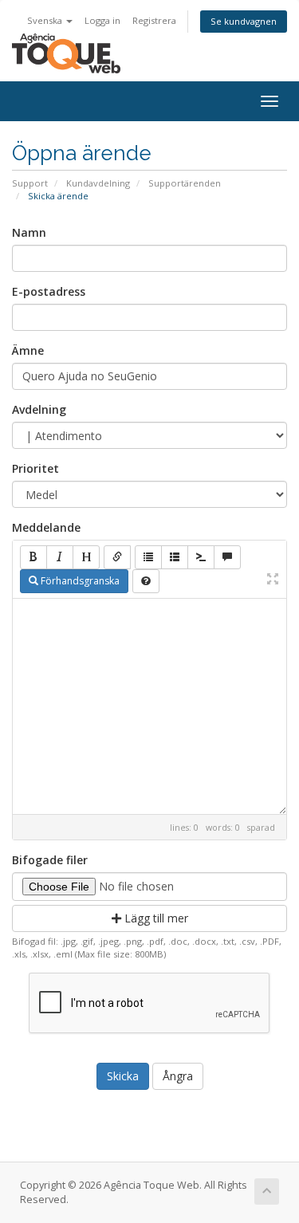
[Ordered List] (174, 557)
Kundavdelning (98, 183)
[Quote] (227, 557)
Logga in (102, 20)
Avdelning (39, 409)
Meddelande (46, 527)
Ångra (178, 1075)
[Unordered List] (148, 557)
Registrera (154, 20)
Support (30, 183)
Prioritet (35, 468)
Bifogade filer (50, 859)
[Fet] (33, 557)
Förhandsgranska (79, 581)
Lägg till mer (154, 918)
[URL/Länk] (117, 557)
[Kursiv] (59, 557)
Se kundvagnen (243, 21)
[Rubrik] (86, 557)
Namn (29, 232)
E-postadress (48, 291)
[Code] (200, 557)
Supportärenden (184, 183)
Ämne (28, 350)
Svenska (46, 20)
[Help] (145, 581)
